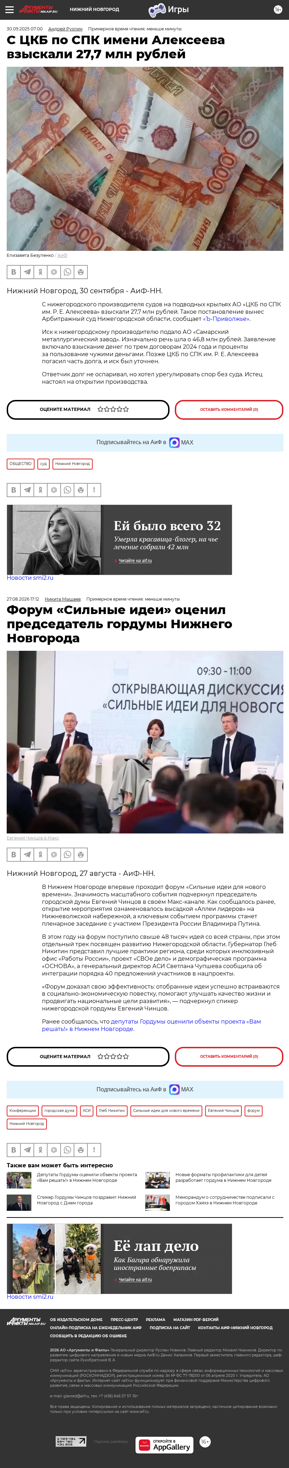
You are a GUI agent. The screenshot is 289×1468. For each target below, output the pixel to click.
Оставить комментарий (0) (229, 409)
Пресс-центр (124, 1319)
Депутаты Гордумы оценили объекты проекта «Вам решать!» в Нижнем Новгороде (87, 1177)
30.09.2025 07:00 (25, 28)
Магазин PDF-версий (196, 1319)
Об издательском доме (76, 1319)
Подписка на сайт (170, 1328)
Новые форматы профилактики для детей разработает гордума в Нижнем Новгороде (223, 1177)
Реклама (155, 1319)
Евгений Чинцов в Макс (33, 838)
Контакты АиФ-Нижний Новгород (235, 1328)
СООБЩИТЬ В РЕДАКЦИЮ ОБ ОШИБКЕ (88, 1336)
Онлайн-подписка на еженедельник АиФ (96, 1328)
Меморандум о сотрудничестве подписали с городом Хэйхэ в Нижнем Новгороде (225, 1200)
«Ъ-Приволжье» (226, 319)
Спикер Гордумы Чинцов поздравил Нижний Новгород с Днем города (86, 1200)
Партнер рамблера (111, 1441)
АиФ (62, 255)
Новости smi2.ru (30, 577)
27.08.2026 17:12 (23, 599)
